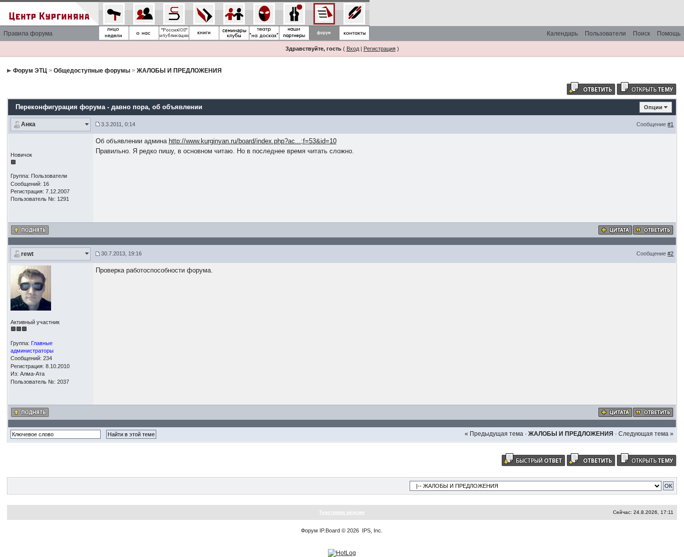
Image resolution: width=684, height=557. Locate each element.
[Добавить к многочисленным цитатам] (615, 229)
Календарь (562, 33)
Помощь (668, 33)
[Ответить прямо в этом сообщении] (652, 229)
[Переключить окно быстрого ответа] (533, 459)
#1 (670, 124)
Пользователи (605, 33)
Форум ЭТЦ (30, 70)
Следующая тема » (645, 433)
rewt (27, 253)
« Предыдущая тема (494, 433)
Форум (309, 530)
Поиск (641, 33)
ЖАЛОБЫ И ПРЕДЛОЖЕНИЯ (179, 70)
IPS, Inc (371, 530)
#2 (670, 253)
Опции (653, 107)
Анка (28, 124)
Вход (353, 49)
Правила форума (28, 33)
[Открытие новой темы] (646, 88)
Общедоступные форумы (92, 70)
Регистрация (380, 49)
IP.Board (329, 530)
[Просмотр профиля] (31, 288)
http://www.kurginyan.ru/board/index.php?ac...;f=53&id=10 (252, 141)
